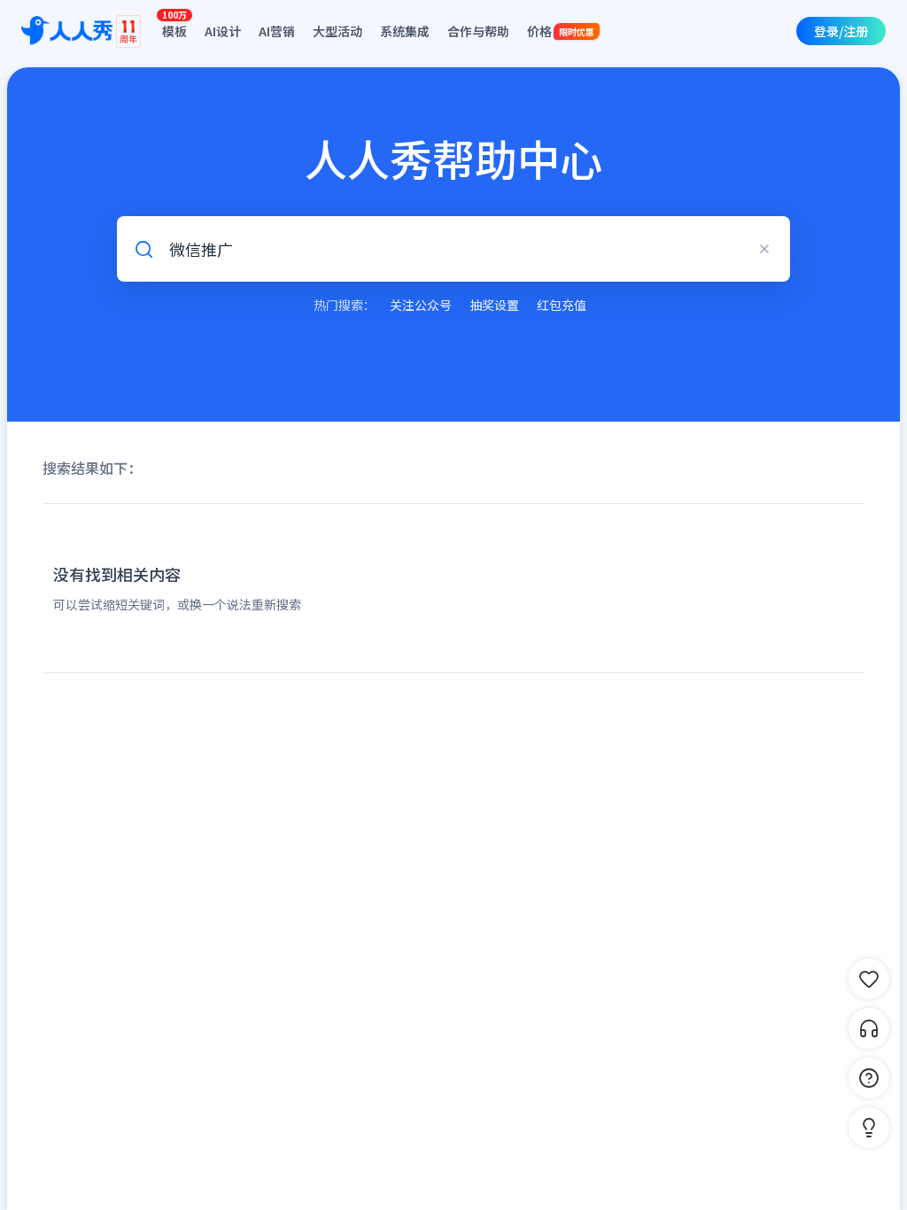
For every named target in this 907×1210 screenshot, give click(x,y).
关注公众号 (421, 305)
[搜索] (143, 249)
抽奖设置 (494, 305)
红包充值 (561, 305)
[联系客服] (869, 1028)
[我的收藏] (869, 978)
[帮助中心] (869, 1078)
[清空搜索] (764, 249)
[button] (869, 1127)
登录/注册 (841, 31)
